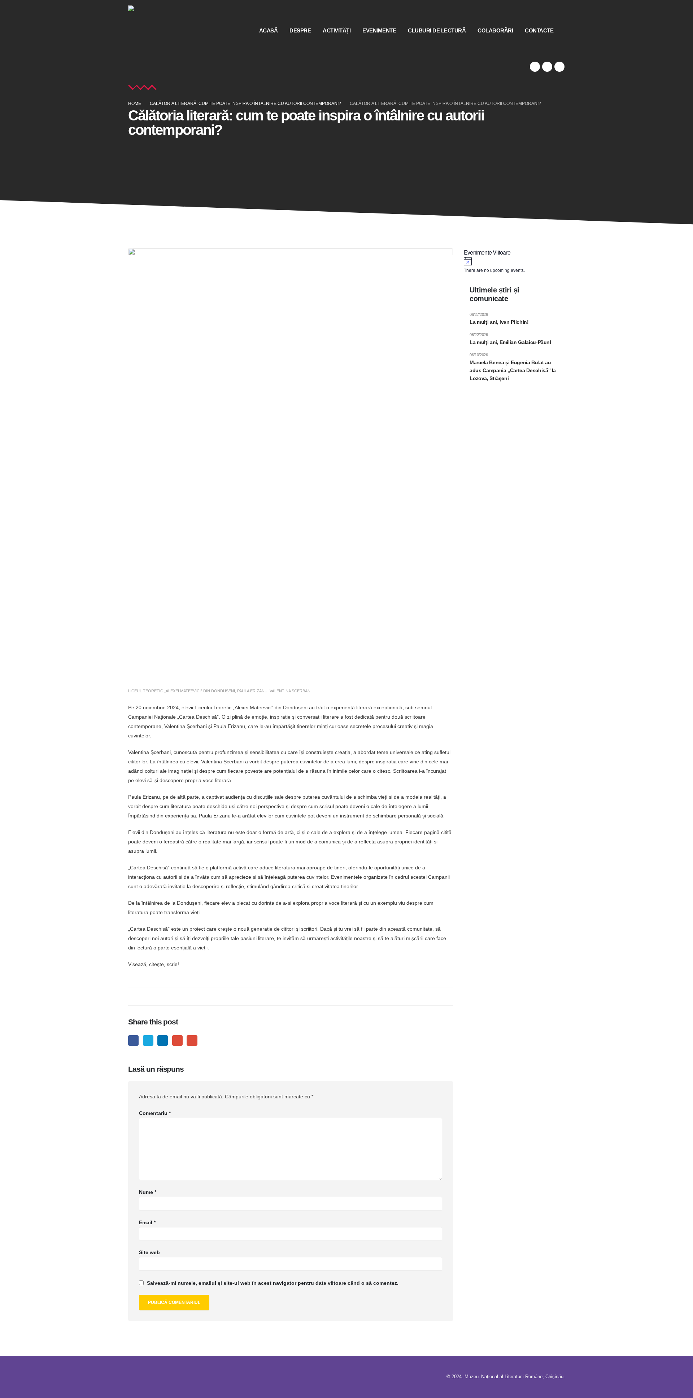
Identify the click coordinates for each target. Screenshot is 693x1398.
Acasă (268, 30)
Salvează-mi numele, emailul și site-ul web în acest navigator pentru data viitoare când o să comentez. (272, 1283)
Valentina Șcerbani (290, 691)
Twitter (148, 1040)
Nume (147, 1192)
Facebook (133, 1040)
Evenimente (379, 30)
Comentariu (155, 1113)
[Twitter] (547, 67)
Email (192, 1040)
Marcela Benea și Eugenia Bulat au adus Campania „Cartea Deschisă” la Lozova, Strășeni (513, 371)
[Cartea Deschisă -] (153, 30)
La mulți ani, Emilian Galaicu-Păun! (511, 342)
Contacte (539, 30)
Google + (177, 1040)
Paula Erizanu (252, 691)
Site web (149, 1252)
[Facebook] (535, 67)
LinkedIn (162, 1040)
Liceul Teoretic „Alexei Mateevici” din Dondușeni (181, 691)
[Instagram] (559, 67)
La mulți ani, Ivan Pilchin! (499, 322)
